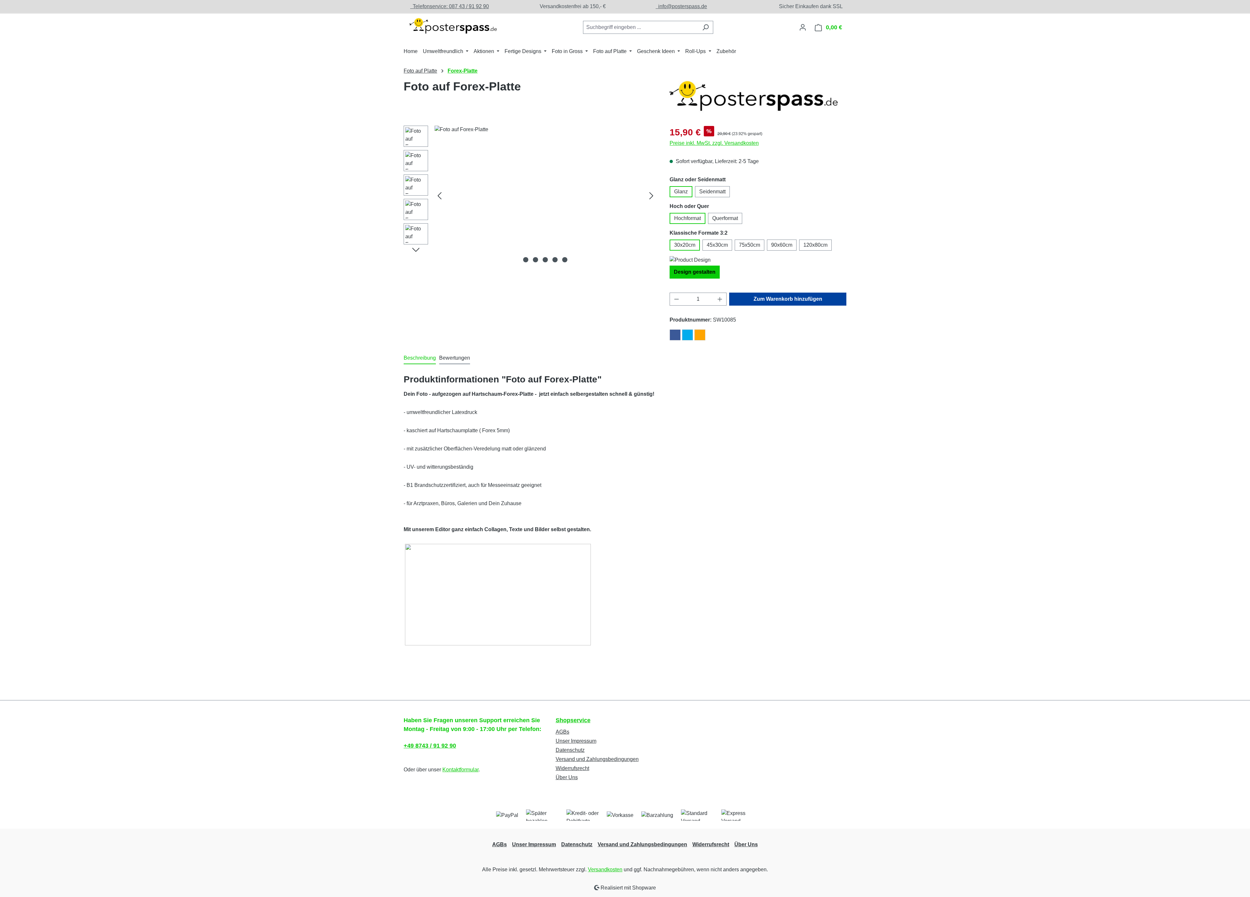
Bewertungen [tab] (454, 358)
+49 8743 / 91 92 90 (430, 745)
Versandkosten (605, 869)
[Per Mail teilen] (700, 335)
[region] (530, 196)
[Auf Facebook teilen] (675, 335)
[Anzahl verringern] (676, 299)
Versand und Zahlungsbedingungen (597, 759)
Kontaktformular (460, 769)
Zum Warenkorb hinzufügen (788, 299)
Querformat (725, 218)
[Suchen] (705, 27)
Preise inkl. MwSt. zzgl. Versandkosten (714, 143)
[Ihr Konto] (803, 27)
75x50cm (749, 245)
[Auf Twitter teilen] (687, 335)
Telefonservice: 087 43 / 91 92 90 (449, 6)
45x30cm (717, 245)
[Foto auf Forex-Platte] (545, 196)
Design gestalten (694, 272)
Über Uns (567, 777)
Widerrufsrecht (572, 768)
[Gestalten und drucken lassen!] (452, 26)
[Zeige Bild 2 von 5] (535, 259)
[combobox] (640, 27)
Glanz (681, 191)
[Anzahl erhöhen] (720, 299)
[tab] (420, 358)
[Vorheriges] (439, 195)
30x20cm (684, 245)
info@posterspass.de (681, 6)
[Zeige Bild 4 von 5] (555, 259)
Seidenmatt (712, 191)
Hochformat (687, 218)
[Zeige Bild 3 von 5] (545, 259)
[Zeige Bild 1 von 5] (525, 259)
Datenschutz (570, 750)
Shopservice (573, 720)
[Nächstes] (651, 195)
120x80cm (815, 245)
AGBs (562, 732)
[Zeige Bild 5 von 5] (564, 259)
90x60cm (781, 245)
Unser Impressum (576, 741)
